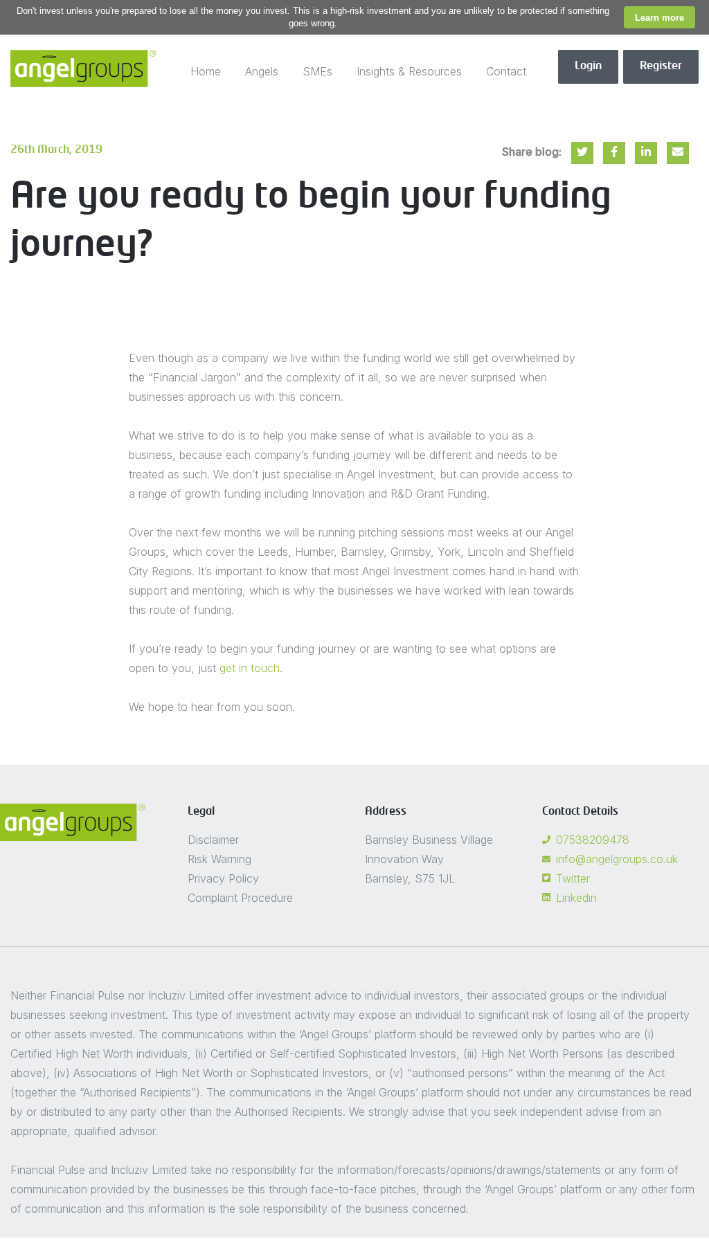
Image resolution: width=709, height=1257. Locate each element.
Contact (506, 71)
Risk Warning (219, 859)
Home (205, 71)
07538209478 (592, 840)
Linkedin (576, 898)
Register (661, 66)
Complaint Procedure (240, 898)
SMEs (317, 71)
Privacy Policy (223, 878)
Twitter (573, 878)
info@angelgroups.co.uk (617, 859)
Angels (261, 71)
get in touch (249, 668)
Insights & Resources (409, 71)
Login (588, 66)
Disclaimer (213, 840)
